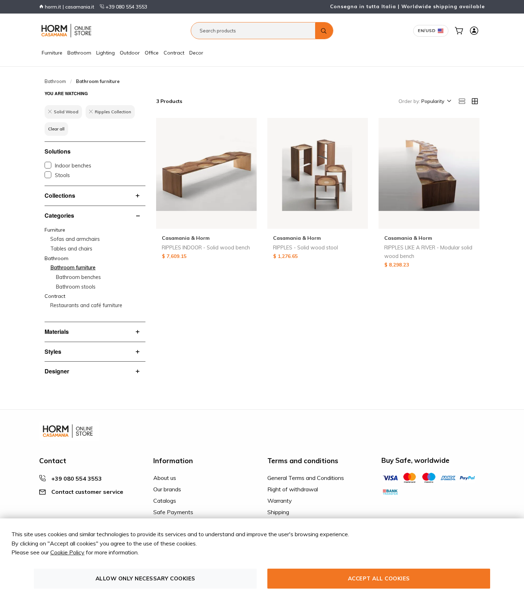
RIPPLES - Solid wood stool (305, 247)
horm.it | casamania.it (68, 7)
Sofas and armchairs (75, 239)
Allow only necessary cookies (145, 578)
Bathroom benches (78, 277)
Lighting (105, 52)
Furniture (52, 52)
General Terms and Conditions (305, 478)
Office (152, 52)
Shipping (278, 512)
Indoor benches (73, 165)
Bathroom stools (76, 287)
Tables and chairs (71, 248)
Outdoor (130, 52)
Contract (174, 52)
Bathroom (79, 52)
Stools (62, 175)
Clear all (56, 128)
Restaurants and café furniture (86, 305)
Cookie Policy (67, 552)
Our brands (167, 489)
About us (164, 478)
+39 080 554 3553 (125, 7)
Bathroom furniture (73, 267)
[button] (435, 101)
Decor (196, 52)
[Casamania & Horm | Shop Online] (67, 30)
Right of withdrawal (292, 489)
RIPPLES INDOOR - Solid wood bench (206, 247)
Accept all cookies (379, 578)
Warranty (279, 500)
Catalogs (164, 500)
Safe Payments (173, 512)
